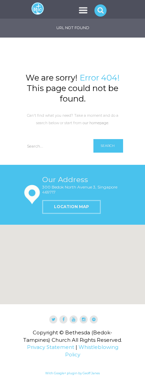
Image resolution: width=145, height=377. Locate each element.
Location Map (71, 206)
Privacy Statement (50, 347)
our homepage (95, 123)
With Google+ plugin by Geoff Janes (72, 373)
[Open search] (101, 10)
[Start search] (108, 146)
